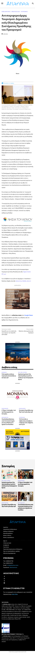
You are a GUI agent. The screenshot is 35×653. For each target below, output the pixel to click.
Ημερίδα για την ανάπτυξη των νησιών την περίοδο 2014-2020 (9, 332)
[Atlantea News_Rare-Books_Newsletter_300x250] (17, 310)
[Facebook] (12, 77)
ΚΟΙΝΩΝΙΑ (4, 372)
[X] (15, 77)
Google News (28, 315)
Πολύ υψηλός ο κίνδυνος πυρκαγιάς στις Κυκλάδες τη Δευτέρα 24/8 (9, 375)
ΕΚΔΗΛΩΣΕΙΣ (5, 408)
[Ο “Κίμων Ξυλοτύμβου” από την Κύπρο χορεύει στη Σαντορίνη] (25, 474)
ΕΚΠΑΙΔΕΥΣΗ (5, 417)
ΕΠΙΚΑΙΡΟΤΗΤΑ (6, 11)
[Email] (23, 77)
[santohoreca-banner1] (17, 404)
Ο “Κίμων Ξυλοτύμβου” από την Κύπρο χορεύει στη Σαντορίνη (9, 412)
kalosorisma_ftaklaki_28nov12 (23, 281)
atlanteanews (13, 567)
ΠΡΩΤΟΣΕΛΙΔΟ (15, 11)
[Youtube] (4, 583)
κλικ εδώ (15, 594)
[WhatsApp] (19, 77)
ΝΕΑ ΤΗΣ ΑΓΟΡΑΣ (22, 372)
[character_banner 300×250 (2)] (17, 363)
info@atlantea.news (12, 565)
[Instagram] (4, 579)
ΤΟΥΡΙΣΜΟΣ (24, 11)
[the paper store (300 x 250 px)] (17, 449)
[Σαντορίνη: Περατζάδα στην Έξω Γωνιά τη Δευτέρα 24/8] (9, 496)
